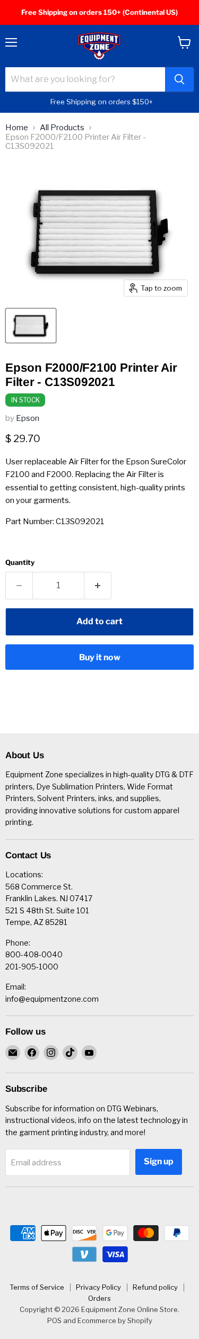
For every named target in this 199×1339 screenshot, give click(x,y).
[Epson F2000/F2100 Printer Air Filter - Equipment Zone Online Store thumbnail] (31, 326)
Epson (27, 418)
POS (54, 1320)
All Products (62, 127)
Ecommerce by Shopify (114, 1320)
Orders (99, 1298)
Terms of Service (37, 1287)
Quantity (19, 563)
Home (16, 127)
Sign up (159, 1161)
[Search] (179, 79)
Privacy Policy (98, 1287)
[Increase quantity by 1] (97, 585)
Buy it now (99, 657)
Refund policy (155, 1287)
